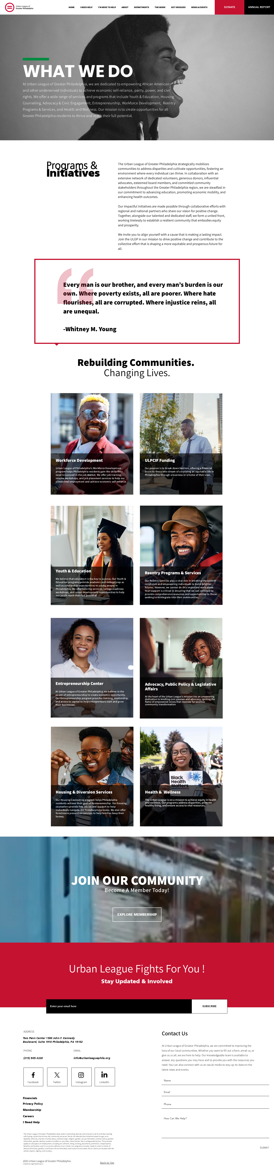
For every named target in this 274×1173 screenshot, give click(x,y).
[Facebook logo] (33, 1075)
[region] (92, 444)
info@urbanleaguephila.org (92, 1058)
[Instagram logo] (81, 1075)
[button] (141, 7)
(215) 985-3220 (33, 1058)
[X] (57, 1075)
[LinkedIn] (104, 1075)
